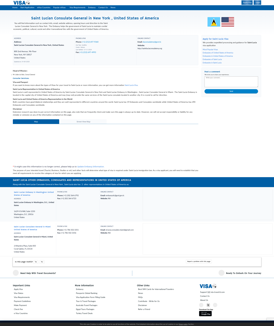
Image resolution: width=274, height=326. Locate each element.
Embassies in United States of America (218, 56)
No (42, 262)
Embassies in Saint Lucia (212, 63)
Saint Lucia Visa (131, 85)
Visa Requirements (77, 8)
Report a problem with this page (198, 261)
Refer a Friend (144, 309)
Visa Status (18, 293)
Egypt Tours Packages (85, 309)
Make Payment (20, 305)
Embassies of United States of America (218, 53)
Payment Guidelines (22, 301)
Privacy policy (183, 324)
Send (231, 91)
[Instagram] (215, 305)
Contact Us (103, 8)
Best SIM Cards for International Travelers (156, 289)
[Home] (22, 2)
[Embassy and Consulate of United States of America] (227, 22)
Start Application (27, 8)
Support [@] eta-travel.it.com (212, 292)
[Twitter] (208, 305)
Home (15, 8)
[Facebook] (201, 305)
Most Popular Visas (210, 49)
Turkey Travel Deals (84, 313)
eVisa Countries (43, 8)
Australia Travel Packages (86, 305)
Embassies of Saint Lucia (212, 59)
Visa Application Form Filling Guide (90, 297)
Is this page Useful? (24, 262)
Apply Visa (18, 289)
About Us (204, 300)
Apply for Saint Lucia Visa (215, 39)
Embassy (92, 8)
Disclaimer (142, 305)
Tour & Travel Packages (86, 301)
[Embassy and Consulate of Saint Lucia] (213, 22)
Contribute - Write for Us (149, 301)
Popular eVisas (59, 8)
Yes (36, 262)
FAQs (140, 297)
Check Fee (18, 309)
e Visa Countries (21, 313)
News (113, 8)
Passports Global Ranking (86, 293)
